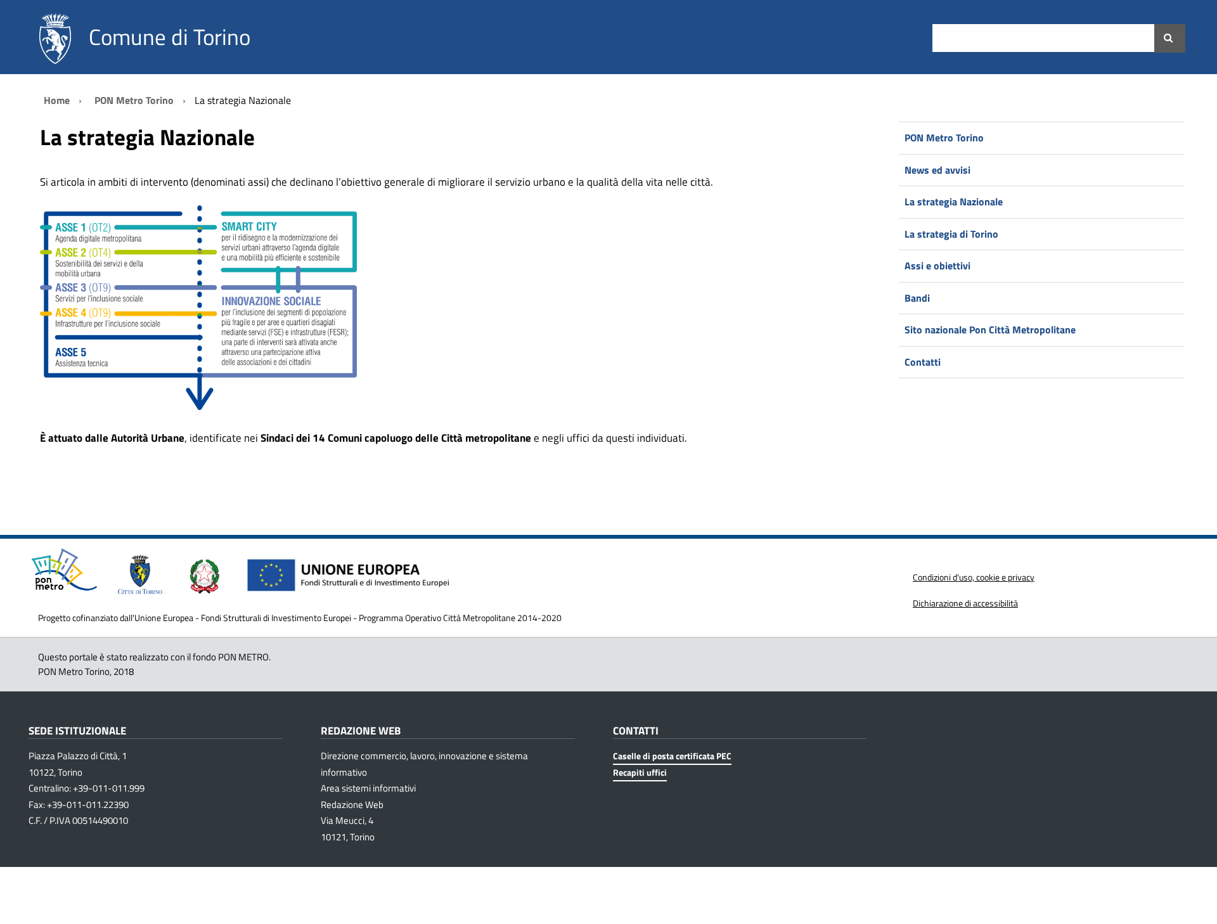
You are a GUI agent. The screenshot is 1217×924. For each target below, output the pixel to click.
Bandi (917, 297)
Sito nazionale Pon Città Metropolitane (990, 329)
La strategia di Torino (951, 233)
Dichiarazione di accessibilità (965, 603)
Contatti (923, 361)
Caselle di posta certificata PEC (672, 755)
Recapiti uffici (640, 772)
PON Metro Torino (944, 137)
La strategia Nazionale (954, 201)
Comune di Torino (169, 36)
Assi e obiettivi (937, 265)
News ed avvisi (937, 169)
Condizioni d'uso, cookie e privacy (973, 577)
